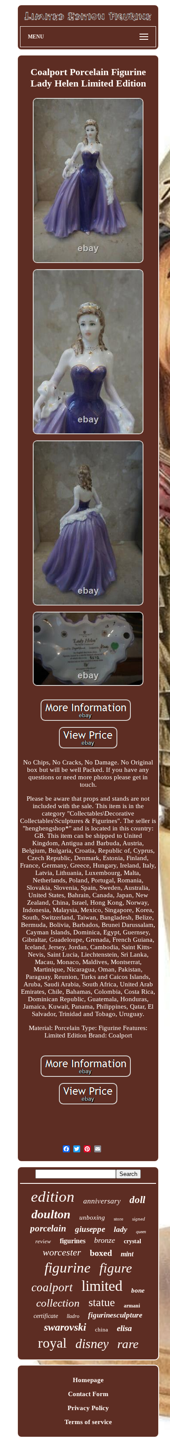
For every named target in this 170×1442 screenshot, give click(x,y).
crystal (132, 1241)
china (101, 1329)
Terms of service (88, 1421)
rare (128, 1344)
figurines (72, 1241)
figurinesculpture (115, 1315)
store (118, 1218)
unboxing (92, 1217)
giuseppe (90, 1229)
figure (115, 1268)
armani (132, 1306)
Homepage (88, 1379)
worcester (62, 1252)
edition (53, 1196)
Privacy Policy (88, 1407)
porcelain (48, 1228)
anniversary (102, 1201)
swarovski (65, 1327)
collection (58, 1303)
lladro (73, 1316)
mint (127, 1254)
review (43, 1241)
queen (141, 1231)
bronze (104, 1240)
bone (138, 1290)
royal (52, 1343)
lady (120, 1229)
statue (101, 1302)
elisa (124, 1328)
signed (138, 1218)
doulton (51, 1214)
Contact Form (88, 1393)
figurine (67, 1268)
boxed (101, 1253)
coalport (52, 1287)
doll (137, 1199)
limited (102, 1286)
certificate (46, 1316)
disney (92, 1343)
